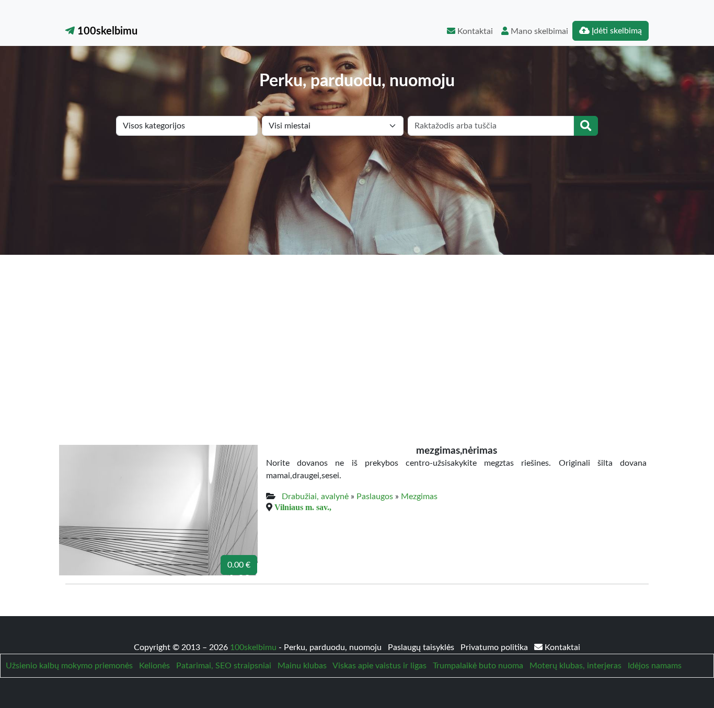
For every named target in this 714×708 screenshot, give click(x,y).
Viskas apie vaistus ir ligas (379, 666)
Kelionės (154, 666)
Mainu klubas (302, 666)
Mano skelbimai (538, 31)
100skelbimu (106, 31)
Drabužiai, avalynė (315, 496)
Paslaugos (374, 496)
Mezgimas (419, 496)
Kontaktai (474, 31)
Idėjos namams (655, 666)
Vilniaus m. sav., (302, 507)
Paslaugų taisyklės (422, 647)
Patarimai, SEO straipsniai (223, 666)
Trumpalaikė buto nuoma (478, 666)
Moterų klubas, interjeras (575, 666)
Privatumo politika (495, 647)
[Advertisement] (357, 333)
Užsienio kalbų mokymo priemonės (69, 666)
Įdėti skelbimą (616, 31)
